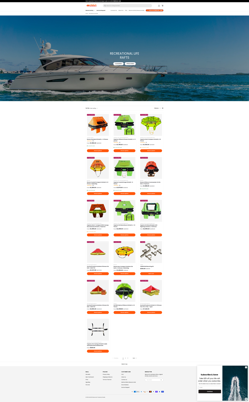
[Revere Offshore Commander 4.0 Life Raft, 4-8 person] (151, 168)
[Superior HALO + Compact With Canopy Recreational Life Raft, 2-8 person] (98, 211)
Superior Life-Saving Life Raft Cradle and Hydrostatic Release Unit (97, 344)
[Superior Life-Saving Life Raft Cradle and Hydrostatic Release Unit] (98, 330)
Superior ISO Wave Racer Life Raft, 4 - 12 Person (124, 225)
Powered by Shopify (101, 397)
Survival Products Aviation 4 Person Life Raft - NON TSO (98, 305)
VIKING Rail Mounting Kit (147, 266)
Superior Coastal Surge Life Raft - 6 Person (123, 183)
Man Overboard (90, 377)
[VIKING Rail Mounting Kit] (151, 252)
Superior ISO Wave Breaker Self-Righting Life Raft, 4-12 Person (149, 225)
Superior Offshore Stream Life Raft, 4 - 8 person (124, 140)
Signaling (88, 382)
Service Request (101, 10)
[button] (162, 5)
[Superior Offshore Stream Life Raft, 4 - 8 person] (124, 125)
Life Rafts (88, 374)
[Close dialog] (246, 367)
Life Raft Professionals (93, 397)
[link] (115, 358)
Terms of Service (107, 379)
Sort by (87, 108)
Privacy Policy (106, 374)
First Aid (88, 385)
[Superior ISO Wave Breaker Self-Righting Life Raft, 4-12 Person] (151, 211)
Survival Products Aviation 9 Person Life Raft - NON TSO (98, 267)
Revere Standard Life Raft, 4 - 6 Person (97, 139)
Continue (210, 391)
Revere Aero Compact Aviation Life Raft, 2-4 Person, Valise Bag (123, 267)
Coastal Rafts (118, 63)
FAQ (126, 10)
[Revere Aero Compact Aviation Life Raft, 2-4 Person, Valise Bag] (124, 252)
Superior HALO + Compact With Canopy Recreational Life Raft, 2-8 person (98, 225)
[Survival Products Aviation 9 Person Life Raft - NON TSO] (98, 252)
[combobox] (127, 5)
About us (123, 377)
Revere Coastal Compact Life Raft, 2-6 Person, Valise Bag (97, 183)
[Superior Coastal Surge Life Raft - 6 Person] (124, 168)
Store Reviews (125, 385)
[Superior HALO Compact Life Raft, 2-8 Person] (151, 125)
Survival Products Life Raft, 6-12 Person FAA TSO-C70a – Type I (151, 305)
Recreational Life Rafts (93, 13)
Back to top (124, 364)
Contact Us (114, 10)
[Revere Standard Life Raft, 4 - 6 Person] (98, 125)
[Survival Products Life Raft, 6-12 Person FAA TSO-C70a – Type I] (151, 291)
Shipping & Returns (107, 377)
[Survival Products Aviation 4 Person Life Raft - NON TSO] (98, 291)
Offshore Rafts (130, 63)
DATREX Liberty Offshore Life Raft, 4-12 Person (124, 305)
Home (87, 13)
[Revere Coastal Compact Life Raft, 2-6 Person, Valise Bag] (98, 168)
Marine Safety (89, 10)
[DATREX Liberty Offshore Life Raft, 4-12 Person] (124, 291)
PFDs (87, 379)
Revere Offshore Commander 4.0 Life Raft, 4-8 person (150, 183)
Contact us (124, 379)
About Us (120, 10)
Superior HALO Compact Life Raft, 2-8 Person (150, 140)
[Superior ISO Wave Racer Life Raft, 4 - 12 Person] (124, 211)
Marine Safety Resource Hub (136, 10)
